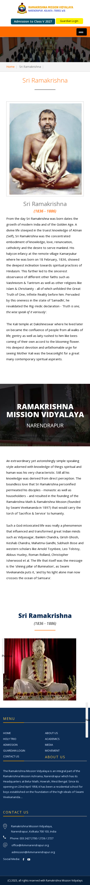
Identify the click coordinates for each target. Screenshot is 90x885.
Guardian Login (69, 21)
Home (10, 67)
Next (87, 720)
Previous (3, 656)
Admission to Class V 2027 (33, 21)
